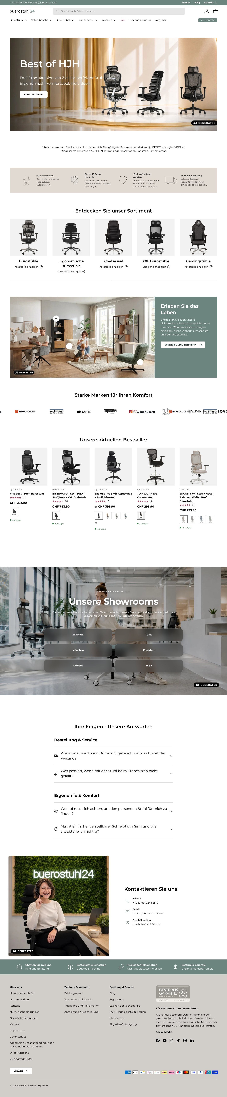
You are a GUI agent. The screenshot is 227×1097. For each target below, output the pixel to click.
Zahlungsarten (73, 993)
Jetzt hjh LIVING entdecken (180, 344)
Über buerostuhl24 (22, 993)
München (78, 650)
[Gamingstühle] (198, 237)
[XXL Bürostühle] (155, 237)
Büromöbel (63, 20)
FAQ (197, 2)
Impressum (17, 1030)
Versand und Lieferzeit (78, 999)
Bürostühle (17, 20)
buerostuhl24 (23, 1085)
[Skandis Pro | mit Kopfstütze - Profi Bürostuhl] (113, 467)
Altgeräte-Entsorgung (123, 1024)
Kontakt (15, 1005)
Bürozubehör (86, 20)
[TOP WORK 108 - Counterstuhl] (156, 467)
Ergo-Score (116, 999)
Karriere (14, 1024)
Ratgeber (160, 20)
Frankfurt (149, 650)
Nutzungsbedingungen (25, 1011)
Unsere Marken (19, 999)
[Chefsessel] (113, 237)
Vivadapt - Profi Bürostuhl (27, 493)
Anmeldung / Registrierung (81, 1011)
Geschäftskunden (140, 20)
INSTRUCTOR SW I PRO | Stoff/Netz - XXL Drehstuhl (69, 495)
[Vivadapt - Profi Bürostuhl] (28, 467)
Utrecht (78, 665)
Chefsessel (113, 261)
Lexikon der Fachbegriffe (124, 1005)
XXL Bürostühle (156, 261)
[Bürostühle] (28, 237)
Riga (149, 665)
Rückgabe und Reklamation (81, 1005)
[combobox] (119, 11)
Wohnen (106, 20)
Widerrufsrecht (19, 1052)
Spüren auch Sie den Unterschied (43, 100)
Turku (149, 634)
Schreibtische (39, 20)
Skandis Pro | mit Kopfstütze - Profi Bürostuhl (113, 495)
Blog (112, 993)
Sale (122, 20)
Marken (186, 2)
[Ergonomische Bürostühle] (71, 237)
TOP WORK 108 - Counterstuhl (148, 495)
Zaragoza (78, 634)
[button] (215, 11)
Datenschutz (18, 1036)
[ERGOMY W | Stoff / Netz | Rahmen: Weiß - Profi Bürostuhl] (198, 467)
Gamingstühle (198, 261)
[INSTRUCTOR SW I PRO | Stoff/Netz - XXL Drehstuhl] (71, 467)
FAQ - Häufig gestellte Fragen (127, 1011)
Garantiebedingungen (24, 1018)
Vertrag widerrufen (21, 1059)
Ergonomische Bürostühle (71, 263)
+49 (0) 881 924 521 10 (44, 2)
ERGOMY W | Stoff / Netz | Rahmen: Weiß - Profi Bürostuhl (196, 497)
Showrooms (116, 1018)
